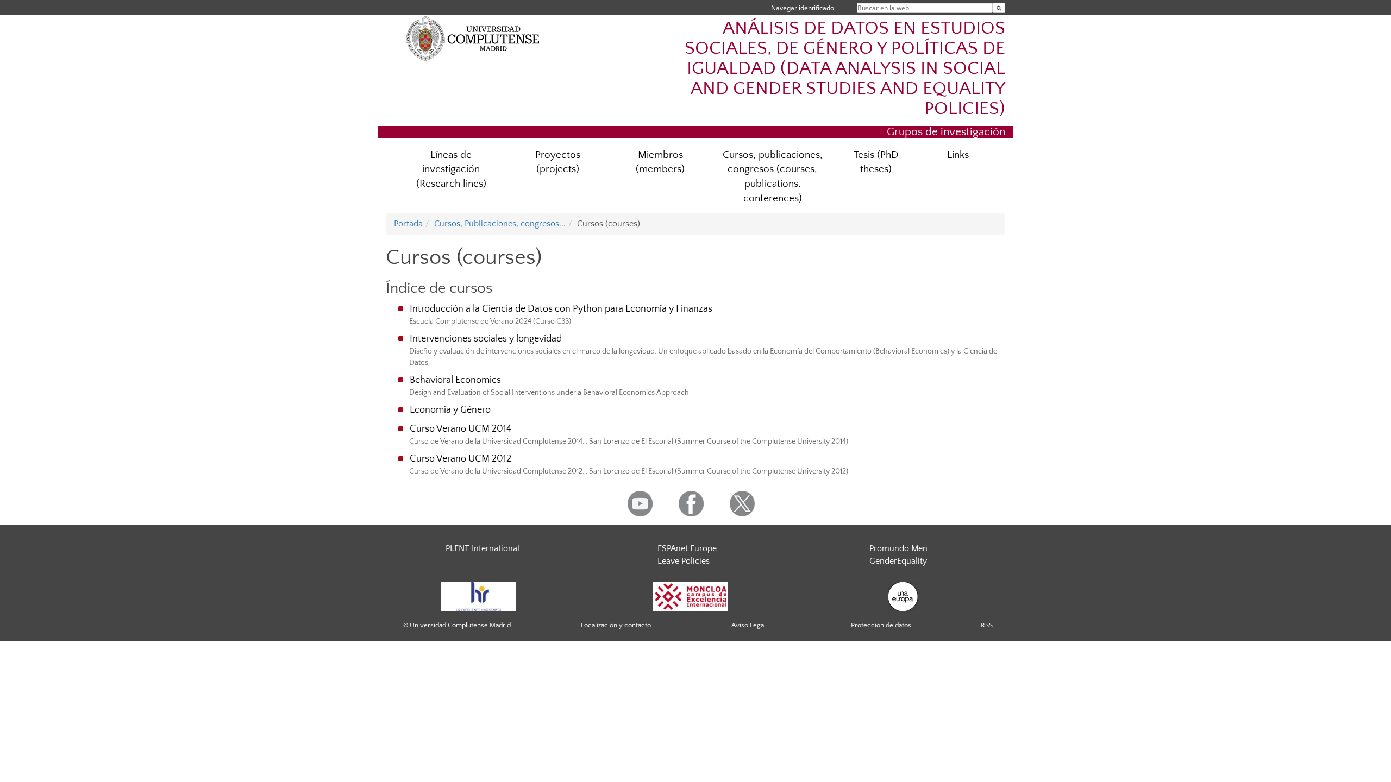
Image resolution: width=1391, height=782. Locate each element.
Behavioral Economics (455, 380)
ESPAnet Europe (687, 548)
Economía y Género (450, 410)
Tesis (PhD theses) (876, 162)
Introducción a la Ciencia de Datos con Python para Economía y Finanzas (561, 309)
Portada (408, 224)
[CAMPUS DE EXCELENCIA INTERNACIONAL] (690, 596)
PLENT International (482, 548)
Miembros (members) (660, 162)
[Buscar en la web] (999, 8)
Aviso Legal (748, 625)
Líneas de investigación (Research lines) (451, 169)
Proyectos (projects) (557, 162)
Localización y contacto (616, 625)
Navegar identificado (802, 7)
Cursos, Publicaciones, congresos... (500, 224)
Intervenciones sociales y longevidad (486, 338)
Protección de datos (881, 625)
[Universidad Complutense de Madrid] (473, 38)
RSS (987, 625)
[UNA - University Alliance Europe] (903, 596)
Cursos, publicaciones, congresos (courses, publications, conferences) (773, 177)
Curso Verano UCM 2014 (460, 429)
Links (958, 155)
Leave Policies (683, 561)
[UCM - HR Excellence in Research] (478, 596)
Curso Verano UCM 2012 (460, 458)
